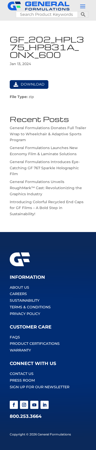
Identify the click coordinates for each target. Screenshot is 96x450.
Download (33, 84)
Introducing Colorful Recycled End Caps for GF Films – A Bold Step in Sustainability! (46, 208)
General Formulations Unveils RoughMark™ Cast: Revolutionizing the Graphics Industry (46, 187)
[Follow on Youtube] (34, 405)
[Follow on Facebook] (14, 405)
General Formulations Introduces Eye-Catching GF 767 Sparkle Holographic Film (45, 168)
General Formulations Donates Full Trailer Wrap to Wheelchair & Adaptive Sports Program (48, 134)
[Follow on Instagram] (24, 405)
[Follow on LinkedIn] (44, 405)
